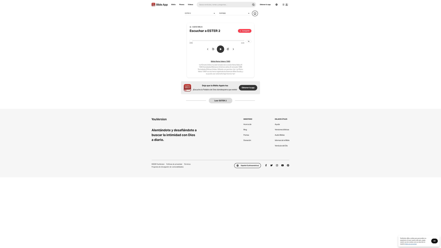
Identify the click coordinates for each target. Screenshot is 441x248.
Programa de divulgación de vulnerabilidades (168, 167)
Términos (187, 164)
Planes (181, 4)
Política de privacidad (411, 244)
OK (434, 241)
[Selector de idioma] (276, 4)
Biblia (173, 4)
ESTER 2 (188, 13)
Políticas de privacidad (174, 164)
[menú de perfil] (285, 4)
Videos (190, 4)
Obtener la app (265, 4)
